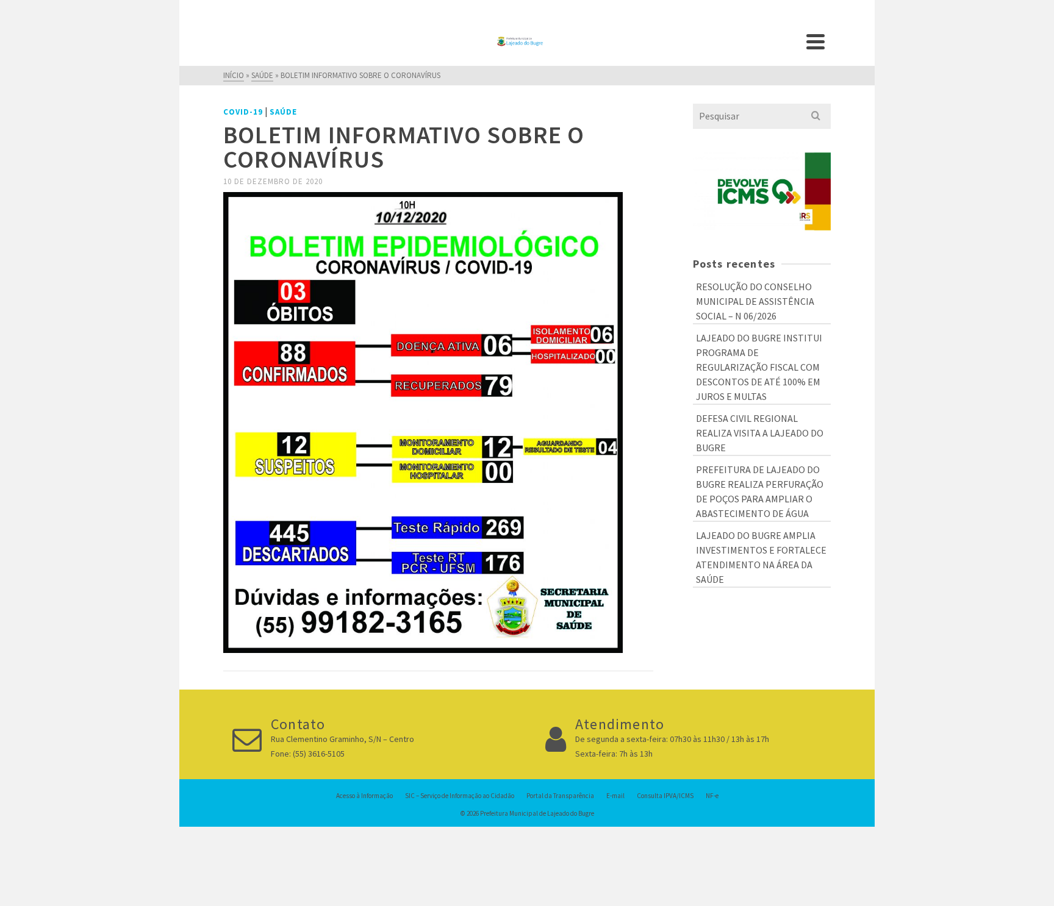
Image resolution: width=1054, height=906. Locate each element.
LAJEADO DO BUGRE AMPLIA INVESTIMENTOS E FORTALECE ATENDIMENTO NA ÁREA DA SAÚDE (761, 557)
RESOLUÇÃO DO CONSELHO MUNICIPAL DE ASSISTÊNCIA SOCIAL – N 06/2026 (755, 301)
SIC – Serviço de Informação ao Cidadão (459, 795)
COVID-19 (243, 112)
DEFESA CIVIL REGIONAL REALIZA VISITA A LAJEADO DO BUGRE (759, 433)
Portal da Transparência (560, 795)
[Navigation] (815, 41)
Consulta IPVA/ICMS (665, 795)
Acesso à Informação (364, 795)
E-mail (615, 795)
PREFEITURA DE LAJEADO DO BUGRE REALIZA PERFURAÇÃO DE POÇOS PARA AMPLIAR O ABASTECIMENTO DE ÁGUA (759, 491)
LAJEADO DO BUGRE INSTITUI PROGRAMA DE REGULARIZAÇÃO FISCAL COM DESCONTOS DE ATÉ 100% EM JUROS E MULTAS (759, 367)
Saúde (283, 112)
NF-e (712, 795)
